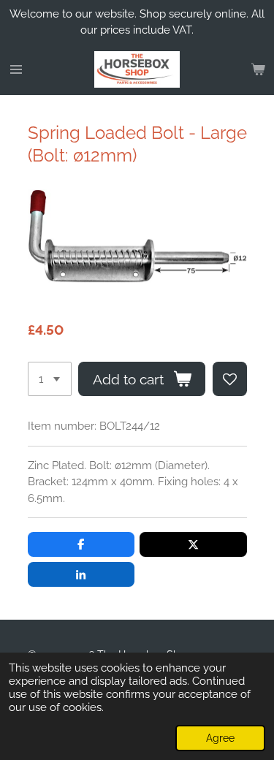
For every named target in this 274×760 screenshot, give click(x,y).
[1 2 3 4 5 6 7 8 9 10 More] (50, 379)
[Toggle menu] (16, 69)
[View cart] (258, 69)
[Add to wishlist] (230, 379)
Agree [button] (220, 738)
